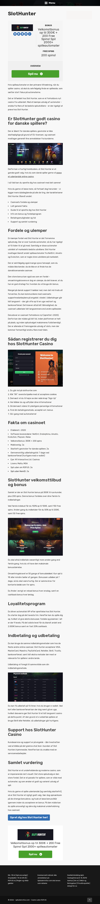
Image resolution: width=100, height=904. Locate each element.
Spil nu (33, 74)
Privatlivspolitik (83, 883)
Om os (76, 880)
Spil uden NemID (18, 471)
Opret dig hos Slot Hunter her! (29, 817)
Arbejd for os (72, 886)
